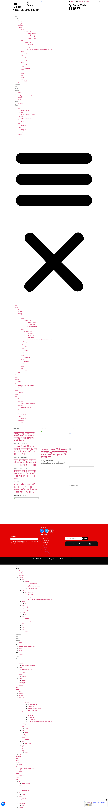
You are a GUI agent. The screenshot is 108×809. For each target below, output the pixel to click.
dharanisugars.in (31, 33)
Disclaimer (45, 542)
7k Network (75, 558)
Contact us (46, 540)
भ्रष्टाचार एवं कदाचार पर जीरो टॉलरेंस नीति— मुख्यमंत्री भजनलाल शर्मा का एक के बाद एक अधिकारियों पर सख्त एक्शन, (25, 488)
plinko (25, 64)
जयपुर (22, 79)
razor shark (27, 72)
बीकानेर (22, 66)
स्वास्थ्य (16, 88)
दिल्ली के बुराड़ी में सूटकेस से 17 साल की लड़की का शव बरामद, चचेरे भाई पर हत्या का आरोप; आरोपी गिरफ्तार (25, 437)
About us (45, 538)
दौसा (22, 55)
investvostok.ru (28, 42)
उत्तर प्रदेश (20, 22)
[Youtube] (78, 8)
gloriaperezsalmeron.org (33, 37)
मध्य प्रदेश (20, 24)
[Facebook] (70, 8)
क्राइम (19, 123)
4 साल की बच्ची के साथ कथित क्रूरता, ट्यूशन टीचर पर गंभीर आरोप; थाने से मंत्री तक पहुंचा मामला (25, 475)
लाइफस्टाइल (20, 116)
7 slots (23, 121)
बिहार (19, 20)
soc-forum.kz (30, 48)
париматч (23, 129)
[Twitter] (74, 8)
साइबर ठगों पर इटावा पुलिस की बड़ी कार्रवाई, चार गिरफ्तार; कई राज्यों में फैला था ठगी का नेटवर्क (25, 462)
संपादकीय (20, 134)
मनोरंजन (17, 90)
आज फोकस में (21, 131)
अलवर (22, 73)
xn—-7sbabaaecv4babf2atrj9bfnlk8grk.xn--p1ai (39, 49)
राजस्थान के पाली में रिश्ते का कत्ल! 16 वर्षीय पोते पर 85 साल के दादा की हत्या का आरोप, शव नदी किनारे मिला (25, 450)
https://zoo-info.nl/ (26, 118)
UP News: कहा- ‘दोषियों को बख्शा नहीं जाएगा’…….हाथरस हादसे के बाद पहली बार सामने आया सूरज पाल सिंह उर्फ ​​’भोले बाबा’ (54, 453)
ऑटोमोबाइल (20, 103)
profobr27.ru (30, 46)
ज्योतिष (19, 99)
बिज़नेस (16, 101)
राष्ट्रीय (16, 18)
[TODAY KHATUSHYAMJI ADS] (26, 498)
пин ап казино (25, 110)
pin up (25, 53)
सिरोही (22, 29)
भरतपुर (22, 62)
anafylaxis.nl (27, 31)
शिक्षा (19, 120)
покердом (27, 68)
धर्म (15, 94)
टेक (19, 109)
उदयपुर (22, 51)
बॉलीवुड (19, 92)
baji (22, 133)
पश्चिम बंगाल (20, 25)
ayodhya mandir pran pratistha (26, 96)
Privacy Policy (46, 544)
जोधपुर (22, 77)
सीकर (22, 40)
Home (44, 537)
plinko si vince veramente (28, 114)
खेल (16, 86)
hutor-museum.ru (31, 38)
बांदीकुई (25, 57)
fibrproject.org (31, 35)
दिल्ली (19, 83)
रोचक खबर (20, 112)
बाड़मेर (22, 59)
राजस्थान (20, 27)
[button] (28, 2)
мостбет (23, 125)
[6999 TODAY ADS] (81, 433)
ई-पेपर (16, 105)
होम (16, 16)
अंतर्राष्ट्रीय (17, 85)
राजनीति (20, 127)
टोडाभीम (25, 81)
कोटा (22, 75)
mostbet (26, 61)
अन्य (16, 107)
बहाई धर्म (20, 97)
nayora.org (30, 44)
